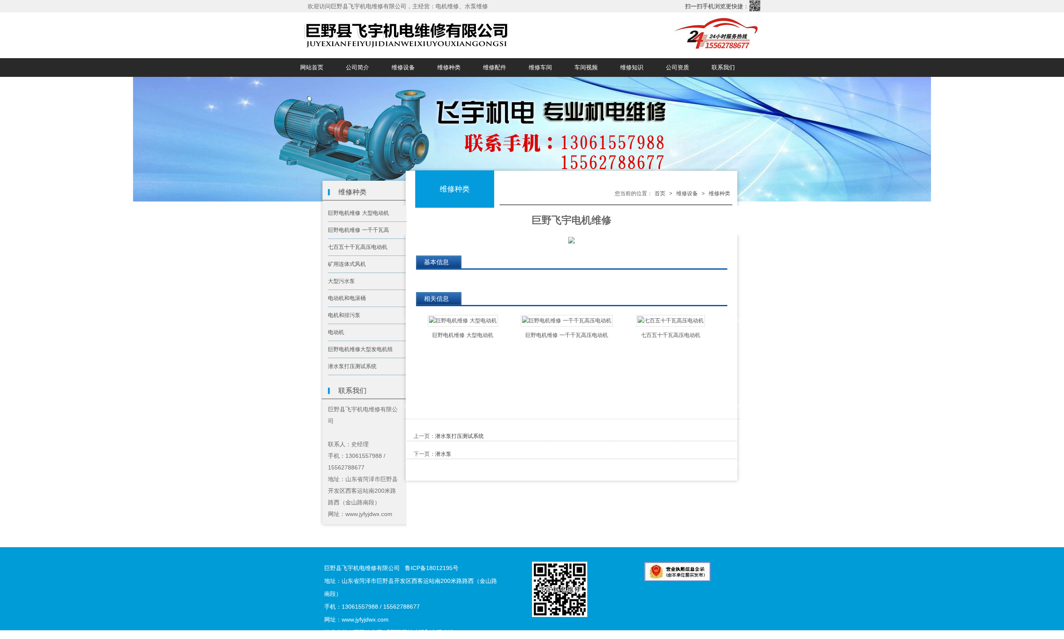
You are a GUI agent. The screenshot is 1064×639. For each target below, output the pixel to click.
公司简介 (357, 67)
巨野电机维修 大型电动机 (358, 213)
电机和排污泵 (344, 315)
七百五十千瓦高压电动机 (357, 247)
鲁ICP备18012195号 (431, 568)
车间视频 (586, 67)
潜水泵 (443, 454)
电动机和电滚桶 (347, 298)
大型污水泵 (341, 281)
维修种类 (449, 67)
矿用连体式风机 (347, 264)
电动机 (336, 332)
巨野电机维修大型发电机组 (360, 349)
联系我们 (723, 67)
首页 (660, 193)
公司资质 (677, 67)
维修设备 (403, 67)
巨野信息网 (367, 632)
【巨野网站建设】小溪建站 (419, 632)
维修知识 (631, 67)
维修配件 (494, 67)
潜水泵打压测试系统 (352, 366)
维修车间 (540, 67)
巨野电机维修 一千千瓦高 (358, 230)
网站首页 (311, 67)
